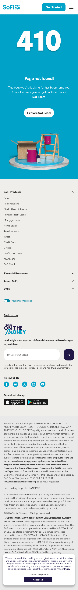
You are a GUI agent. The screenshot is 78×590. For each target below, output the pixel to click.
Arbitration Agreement (58, 367)
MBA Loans (9, 258)
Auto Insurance (11, 231)
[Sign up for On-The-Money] (69, 354)
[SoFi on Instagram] (33, 384)
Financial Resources (16, 273)
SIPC (45, 542)
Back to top (11, 315)
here (6, 552)
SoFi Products (12, 191)
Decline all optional (39, 574)
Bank (6, 198)
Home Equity (10, 225)
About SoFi (11, 281)
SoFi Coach (10, 264)
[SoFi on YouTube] (42, 384)
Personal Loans (11, 203)
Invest (7, 236)
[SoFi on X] (24, 384)
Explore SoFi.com (39, 113)
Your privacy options (21, 300)
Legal (7, 288)
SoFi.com (38, 97)
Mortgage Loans (12, 220)
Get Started (54, 7)
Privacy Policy (35, 367)
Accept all (38, 579)
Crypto (7, 247)
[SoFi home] (11, 7)
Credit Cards (10, 242)
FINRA (38, 542)
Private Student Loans (15, 214)
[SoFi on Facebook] (6, 384)
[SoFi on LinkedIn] (15, 384)
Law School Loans (13, 253)
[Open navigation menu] (71, 7)
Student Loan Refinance (15, 209)
